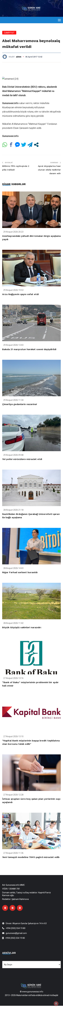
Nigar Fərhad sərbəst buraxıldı (20, 572)
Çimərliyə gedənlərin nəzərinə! (19, 404)
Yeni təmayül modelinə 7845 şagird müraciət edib (30, 857)
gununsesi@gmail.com (16, 933)
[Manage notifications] (56, 1003)
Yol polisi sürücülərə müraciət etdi (22, 459)
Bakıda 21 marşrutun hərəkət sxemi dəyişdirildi (29, 349)
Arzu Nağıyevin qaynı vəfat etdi (20, 294)
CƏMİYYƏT (9, 33)
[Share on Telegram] (30, 144)
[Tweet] (23, 144)
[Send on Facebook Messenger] (17, 144)
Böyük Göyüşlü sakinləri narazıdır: (21, 627)
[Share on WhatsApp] (4, 144)
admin (18, 57)
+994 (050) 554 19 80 (15, 928)
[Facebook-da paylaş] (11, 144)
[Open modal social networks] (36, 144)
